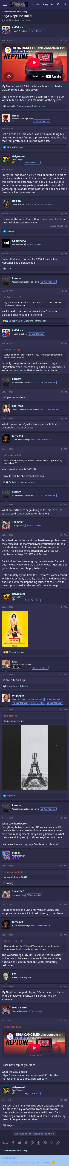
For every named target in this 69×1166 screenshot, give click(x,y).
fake (14, 661)
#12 (65, 535)
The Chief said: (11, 941)
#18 (65, 904)
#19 (65, 935)
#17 (65, 865)
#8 (66, 392)
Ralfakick (8, 20)
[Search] (65, 4)
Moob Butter (20, 1007)
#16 (65, 818)
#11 (65, 504)
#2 (66, 128)
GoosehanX (19, 240)
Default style (11, 1157)
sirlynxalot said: (11, 872)
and (15, 147)
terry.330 (17, 436)
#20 (65, 986)
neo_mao (17, 405)
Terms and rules (10, 1162)
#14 (65, 674)
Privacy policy (27, 1162)
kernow (16, 278)
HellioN (16, 200)
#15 (65, 709)
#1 (66, 40)
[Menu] (5, 4)
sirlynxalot (18, 156)
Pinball (16, 852)
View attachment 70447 (15, 877)
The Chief (17, 522)
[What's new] (58, 4)
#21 (65, 1020)
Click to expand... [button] (35, 1055)
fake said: (8, 715)
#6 (66, 291)
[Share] (62, 40)
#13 (65, 607)
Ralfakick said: (11, 297)
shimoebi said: (11, 455)
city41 (15, 115)
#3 (66, 169)
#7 (66, 343)
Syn (14, 973)
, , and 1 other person (26, 106)
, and (22, 482)
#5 (66, 253)
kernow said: (10, 349)
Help (39, 1162)
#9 (66, 418)
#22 (65, 1100)
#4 (66, 213)
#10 (65, 449)
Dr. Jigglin (18, 695)
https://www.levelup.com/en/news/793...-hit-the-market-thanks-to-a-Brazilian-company (30, 1076)
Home (47, 1162)
